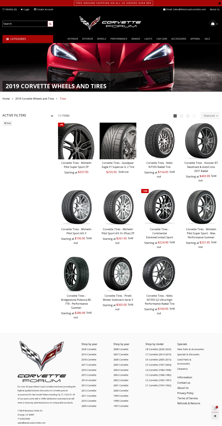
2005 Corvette (120, 364)
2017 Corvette (88, 364)
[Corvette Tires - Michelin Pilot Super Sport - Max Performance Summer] (201, 207)
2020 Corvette (88, 349)
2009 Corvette (88, 406)
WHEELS (101, 38)
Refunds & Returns (188, 403)
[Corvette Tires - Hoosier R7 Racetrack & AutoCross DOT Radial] (201, 141)
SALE (207, 38)
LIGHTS (148, 38)
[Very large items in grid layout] (187, 115)
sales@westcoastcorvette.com (32, 422)
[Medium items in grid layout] (175, 115)
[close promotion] (219, 3)
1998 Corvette (120, 400)
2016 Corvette (88, 369)
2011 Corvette (88, 395)
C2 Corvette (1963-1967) (158, 380)
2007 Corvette (120, 354)
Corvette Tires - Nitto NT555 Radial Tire (159, 165)
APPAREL (195, 38)
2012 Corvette (88, 390)
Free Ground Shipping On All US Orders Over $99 (113, 3)
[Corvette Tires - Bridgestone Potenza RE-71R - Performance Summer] (76, 274)
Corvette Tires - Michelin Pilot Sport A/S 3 (76, 231)
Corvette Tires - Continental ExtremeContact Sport (159, 233)
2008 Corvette (120, 349)
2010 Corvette (88, 400)
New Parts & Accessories (190, 349)
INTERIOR (72, 38)
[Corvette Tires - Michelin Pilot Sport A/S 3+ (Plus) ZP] (118, 207)
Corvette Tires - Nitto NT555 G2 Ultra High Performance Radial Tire (159, 300)
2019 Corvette (88, 354)
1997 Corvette (120, 406)
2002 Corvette (120, 380)
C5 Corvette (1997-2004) (158, 364)
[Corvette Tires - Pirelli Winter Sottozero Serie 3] (118, 274)
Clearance (182, 368)
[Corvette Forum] (111, 23)
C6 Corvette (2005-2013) (158, 359)
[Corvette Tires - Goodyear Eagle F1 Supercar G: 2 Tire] (118, 141)
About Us (215, 9)
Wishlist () (11, 9)
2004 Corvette (120, 369)
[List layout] (194, 115)
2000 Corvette (120, 390)
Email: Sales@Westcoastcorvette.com (186, 9)
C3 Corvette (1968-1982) (158, 375)
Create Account (45, 9)
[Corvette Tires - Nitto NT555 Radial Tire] (159, 141)
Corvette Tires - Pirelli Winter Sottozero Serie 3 (118, 298)
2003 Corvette (120, 375)
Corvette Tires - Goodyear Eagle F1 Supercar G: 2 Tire (118, 165)
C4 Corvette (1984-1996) (158, 369)
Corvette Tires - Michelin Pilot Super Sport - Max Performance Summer (201, 233)
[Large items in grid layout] (181, 115)
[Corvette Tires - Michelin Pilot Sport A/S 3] (76, 207)
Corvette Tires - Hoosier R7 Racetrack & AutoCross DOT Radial (201, 167)
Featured (209, 115)
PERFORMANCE (118, 38)
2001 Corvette (120, 385)
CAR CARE (162, 38)
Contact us (183, 382)
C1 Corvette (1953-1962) (158, 385)
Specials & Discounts (188, 354)
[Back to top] (215, 416)
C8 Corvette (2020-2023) (158, 349)
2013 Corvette (88, 385)
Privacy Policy (185, 393)
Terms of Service (187, 398)
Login (26, 9)
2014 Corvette (88, 380)
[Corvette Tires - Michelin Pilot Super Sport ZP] (76, 141)
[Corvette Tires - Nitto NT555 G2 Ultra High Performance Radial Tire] (159, 274)
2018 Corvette (88, 359)
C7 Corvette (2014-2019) (158, 354)
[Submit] (50, 24)
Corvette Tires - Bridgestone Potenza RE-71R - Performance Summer (76, 302)
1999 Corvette (120, 395)
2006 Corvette (120, 359)
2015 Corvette (88, 375)
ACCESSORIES (178, 38)
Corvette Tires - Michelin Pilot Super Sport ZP (76, 165)
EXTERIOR (87, 38)
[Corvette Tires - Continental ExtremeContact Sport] (159, 207)
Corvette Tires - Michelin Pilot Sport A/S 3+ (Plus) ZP (118, 231)
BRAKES (135, 38)
